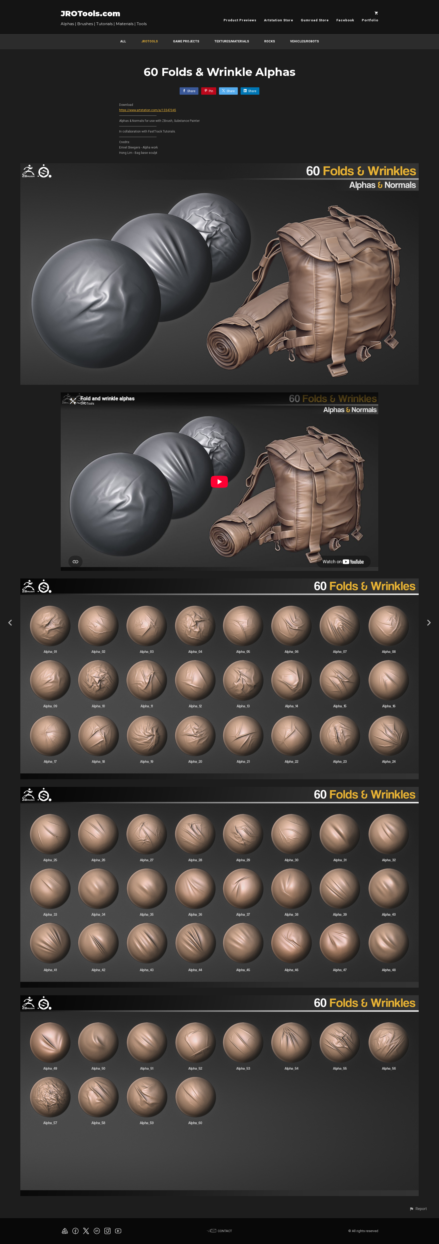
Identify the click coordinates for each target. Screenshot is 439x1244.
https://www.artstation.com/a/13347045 (147, 110)
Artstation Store (278, 20)
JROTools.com (90, 13)
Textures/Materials (231, 41)
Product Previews (240, 20)
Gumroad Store (315, 20)
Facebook (345, 20)
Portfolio (370, 20)
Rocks (269, 41)
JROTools (149, 41)
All (123, 41)
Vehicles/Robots (304, 41)
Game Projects (186, 41)
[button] (418, 1209)
